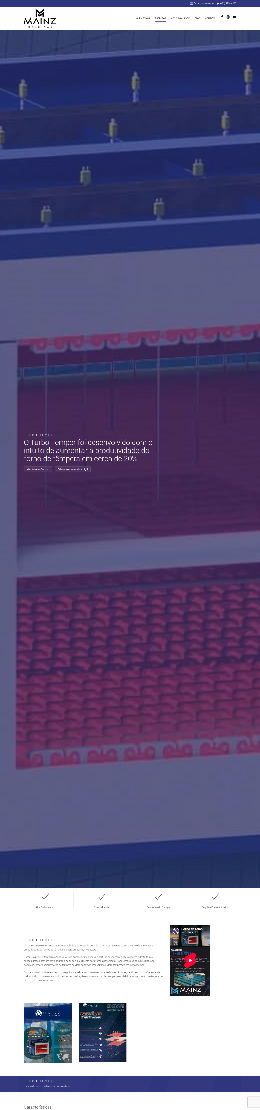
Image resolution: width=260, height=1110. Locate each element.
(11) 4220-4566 (228, 3)
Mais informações (35, 469)
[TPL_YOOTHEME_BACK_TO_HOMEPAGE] (40, 18)
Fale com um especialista (70, 469)
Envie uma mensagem (204, 3)
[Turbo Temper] (48, 1033)
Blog (197, 18)
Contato (210, 18)
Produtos (160, 18)
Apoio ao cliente (180, 18)
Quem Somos (143, 18)
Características (32, 1086)
